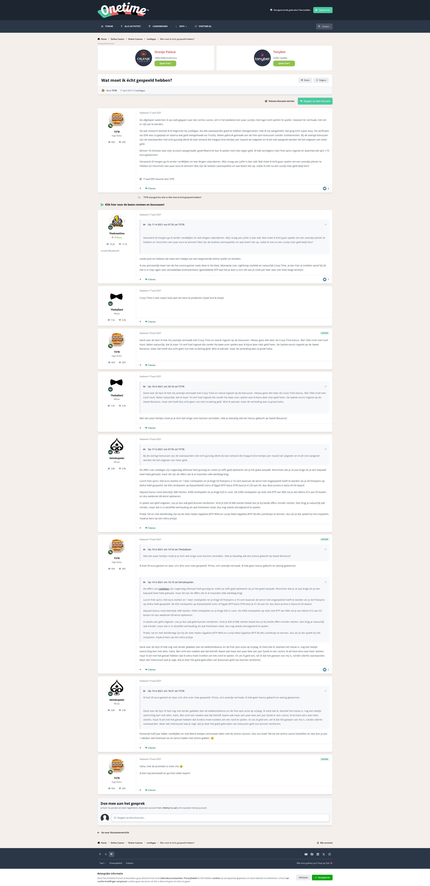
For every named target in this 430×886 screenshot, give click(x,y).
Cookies (129, 863)
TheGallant (117, 309)
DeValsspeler (117, 458)
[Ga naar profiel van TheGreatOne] (117, 221)
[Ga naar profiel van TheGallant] (117, 297)
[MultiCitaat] (140, 188)
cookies (216, 878)
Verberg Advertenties (105, 43)
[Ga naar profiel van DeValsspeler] (117, 446)
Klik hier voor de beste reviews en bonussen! (134, 204)
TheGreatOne (116, 233)
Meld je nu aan (170, 807)
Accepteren (324, 877)
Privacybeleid (116, 863)
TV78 (114, 90)
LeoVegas (140, 90)
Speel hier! (165, 63)
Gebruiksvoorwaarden (171, 878)
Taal (101, 863)
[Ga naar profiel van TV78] (103, 90)
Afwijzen (303, 877)
